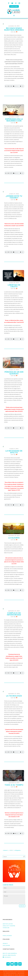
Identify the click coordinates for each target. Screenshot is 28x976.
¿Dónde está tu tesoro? (14, 197)
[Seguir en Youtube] (12, 3)
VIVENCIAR (6, 927)
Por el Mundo (7, 935)
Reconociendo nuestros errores (14, 29)
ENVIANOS (7, 957)
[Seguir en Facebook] (8, 3)
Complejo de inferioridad (14, 614)
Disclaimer (6, 945)
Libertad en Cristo (14, 286)
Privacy (5, 943)
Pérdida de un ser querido (14, 373)
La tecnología (14, 696)
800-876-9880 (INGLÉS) (9, 955)
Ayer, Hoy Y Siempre (9, 925)
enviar (22, 905)
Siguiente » (18, 850)
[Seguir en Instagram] (19, 3)
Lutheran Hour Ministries (16, 971)
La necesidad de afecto (14, 452)
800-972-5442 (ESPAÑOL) (10, 953)
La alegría (14, 538)
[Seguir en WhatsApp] (15, 3)
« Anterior (5, 850)
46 (15, 850)
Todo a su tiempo (14, 785)
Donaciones (14, 6)
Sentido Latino (8, 923)
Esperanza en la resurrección (14, 120)
